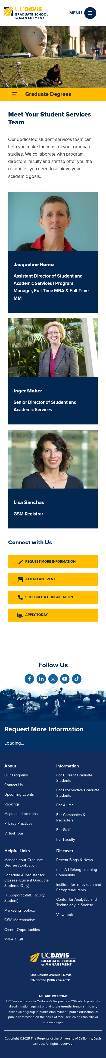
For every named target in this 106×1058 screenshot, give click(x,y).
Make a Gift (13, 939)
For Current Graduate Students (74, 778)
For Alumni (65, 805)
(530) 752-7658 (58, 980)
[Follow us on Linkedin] (41, 679)
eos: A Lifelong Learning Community (76, 872)
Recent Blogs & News (74, 860)
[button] (83, 13)
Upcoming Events (19, 794)
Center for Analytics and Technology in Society (76, 902)
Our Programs (16, 775)
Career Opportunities (22, 929)
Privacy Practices (18, 823)
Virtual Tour (13, 833)
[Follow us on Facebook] (29, 679)
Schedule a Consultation (49, 597)
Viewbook (64, 914)
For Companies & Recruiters (70, 818)
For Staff (63, 829)
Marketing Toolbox (19, 910)
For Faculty (65, 839)
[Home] (26, 13)
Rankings (12, 804)
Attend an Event (40, 579)
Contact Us (13, 785)
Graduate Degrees (48, 94)
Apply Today (36, 615)
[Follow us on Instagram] (53, 679)
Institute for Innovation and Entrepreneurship (78, 887)
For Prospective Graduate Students (77, 793)
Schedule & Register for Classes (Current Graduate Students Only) (26, 880)
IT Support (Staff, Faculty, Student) (24, 898)
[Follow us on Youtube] (65, 679)
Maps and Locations (21, 813)
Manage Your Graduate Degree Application (23, 863)
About (10, 766)
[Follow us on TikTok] (76, 679)
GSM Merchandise (19, 920)
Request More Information (50, 561)
